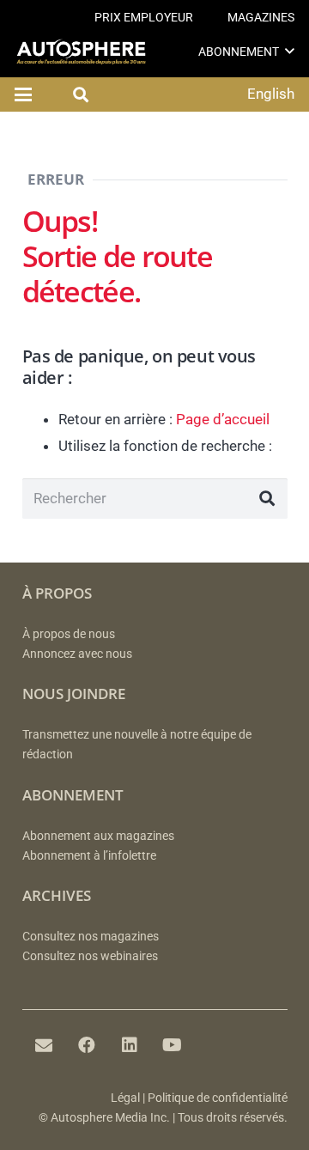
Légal (125, 1098)
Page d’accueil (223, 419)
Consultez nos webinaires (90, 956)
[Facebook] (86, 1045)
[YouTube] (172, 1045)
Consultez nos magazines (90, 936)
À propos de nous (68, 634)
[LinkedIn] (129, 1045)
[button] (289, 51)
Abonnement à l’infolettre (89, 856)
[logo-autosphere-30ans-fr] (81, 52)
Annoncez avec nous (77, 654)
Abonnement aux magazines (98, 836)
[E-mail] (43, 1045)
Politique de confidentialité (218, 1098)
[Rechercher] (267, 499)
